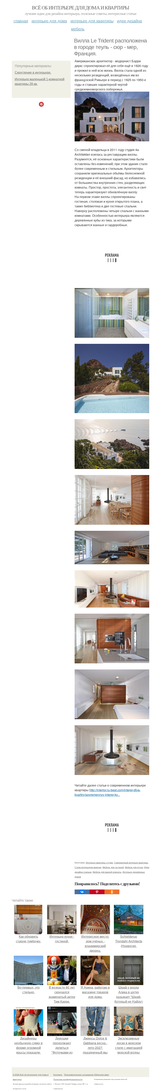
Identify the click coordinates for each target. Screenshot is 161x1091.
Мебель (77, 29)
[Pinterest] (97, 892)
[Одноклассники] (111, 892)
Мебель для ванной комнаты (107, 871)
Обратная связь (101, 1074)
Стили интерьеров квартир (88, 867)
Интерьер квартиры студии (99, 862)
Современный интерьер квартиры (131, 862)
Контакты (57, 1074)
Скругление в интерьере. (33, 72)
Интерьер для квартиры (91, 20)
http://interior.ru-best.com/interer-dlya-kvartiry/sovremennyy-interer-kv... (108, 792)
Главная (21, 20)
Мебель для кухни (134, 867)
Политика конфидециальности (67, 1079)
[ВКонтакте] (82, 892)
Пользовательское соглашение (79, 1074)
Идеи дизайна (129, 20)
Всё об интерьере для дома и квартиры (80, 7)
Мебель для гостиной (113, 867)
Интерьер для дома (49, 20)
